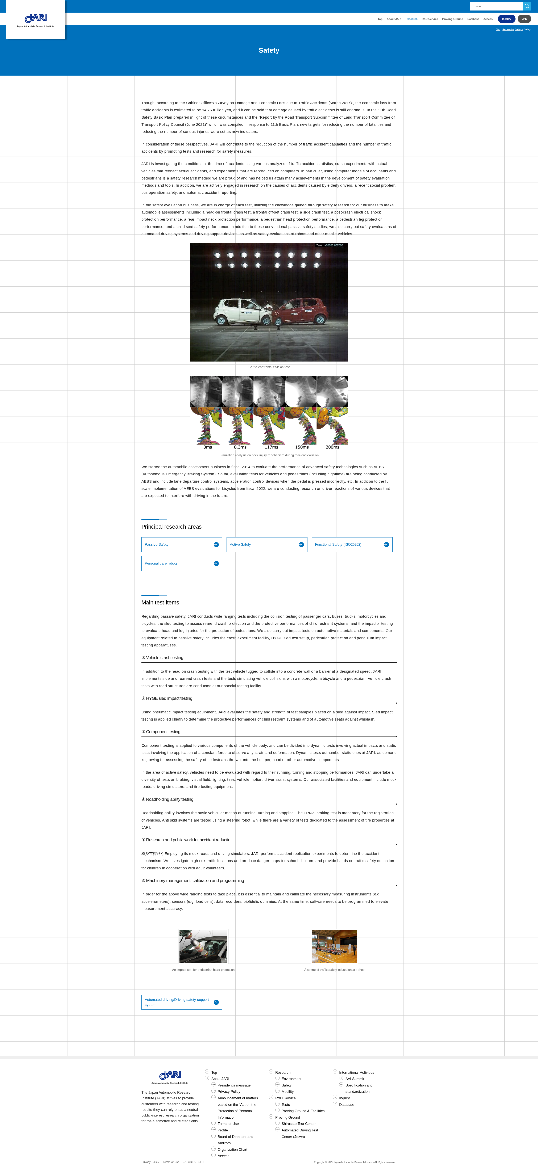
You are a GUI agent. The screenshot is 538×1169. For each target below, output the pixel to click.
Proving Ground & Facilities (303, 1111)
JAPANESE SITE (194, 1162)
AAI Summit (354, 1079)
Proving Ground (287, 1117)
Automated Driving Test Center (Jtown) (300, 1133)
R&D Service (285, 1098)
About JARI (220, 1079)
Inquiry (506, 18)
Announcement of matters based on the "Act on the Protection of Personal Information (238, 1107)
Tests (286, 1105)
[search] (527, 6)
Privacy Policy (229, 1092)
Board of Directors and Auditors (235, 1140)
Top (380, 19)
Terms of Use (228, 1124)
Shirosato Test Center (299, 1124)
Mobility (288, 1092)
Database (473, 19)
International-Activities (356, 1073)
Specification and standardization (358, 1088)
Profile (223, 1130)
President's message (234, 1085)
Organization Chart (232, 1150)
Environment (291, 1079)
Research (507, 29)
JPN (524, 18)
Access (488, 19)
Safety (518, 29)
